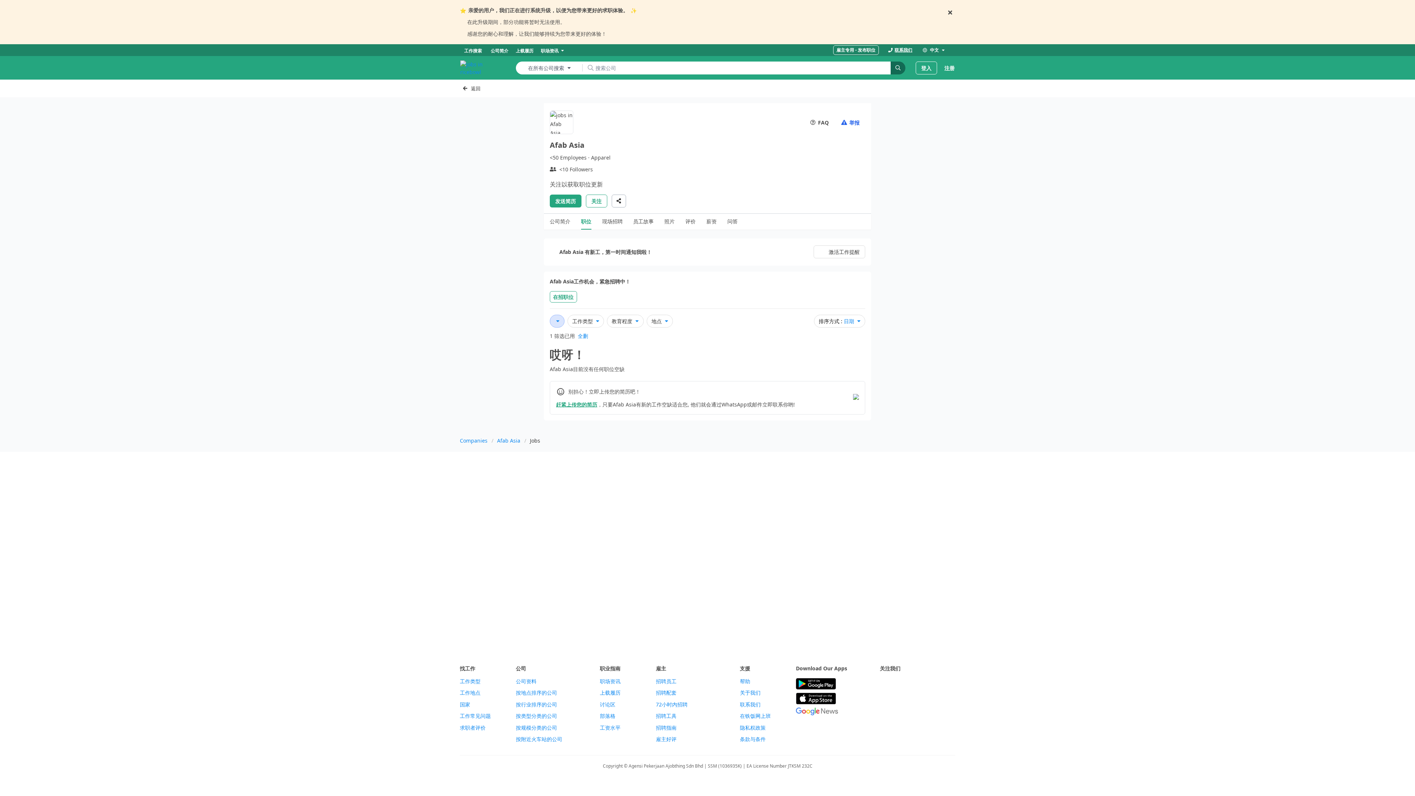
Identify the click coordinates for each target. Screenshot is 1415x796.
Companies (474, 440)
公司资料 (526, 681)
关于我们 (750, 692)
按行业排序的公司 (536, 704)
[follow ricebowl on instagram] (916, 684)
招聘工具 (666, 716)
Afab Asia (508, 440)
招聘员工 (666, 681)
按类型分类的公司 (536, 716)
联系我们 (750, 704)
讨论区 (607, 704)
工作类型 (470, 681)
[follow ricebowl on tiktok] (949, 684)
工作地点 (470, 692)
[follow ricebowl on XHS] (884, 702)
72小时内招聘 (672, 704)
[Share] (619, 201)
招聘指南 (666, 728)
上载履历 (610, 692)
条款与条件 (753, 739)
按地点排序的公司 (536, 692)
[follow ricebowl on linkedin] (933, 684)
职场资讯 (610, 681)
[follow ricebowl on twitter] (884, 684)
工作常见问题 (475, 716)
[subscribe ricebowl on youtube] (900, 684)
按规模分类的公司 (536, 728)
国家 (465, 704)
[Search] (898, 68)
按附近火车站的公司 (539, 739)
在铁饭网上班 (755, 716)
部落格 (607, 716)
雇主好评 (666, 739)
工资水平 (610, 728)
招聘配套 (666, 692)
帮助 (745, 681)
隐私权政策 (753, 728)
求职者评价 (473, 728)
